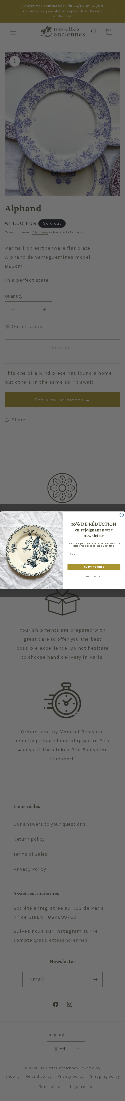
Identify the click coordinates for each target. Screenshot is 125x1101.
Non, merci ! (93, 576)
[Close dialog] (122, 515)
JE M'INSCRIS (93, 566)
